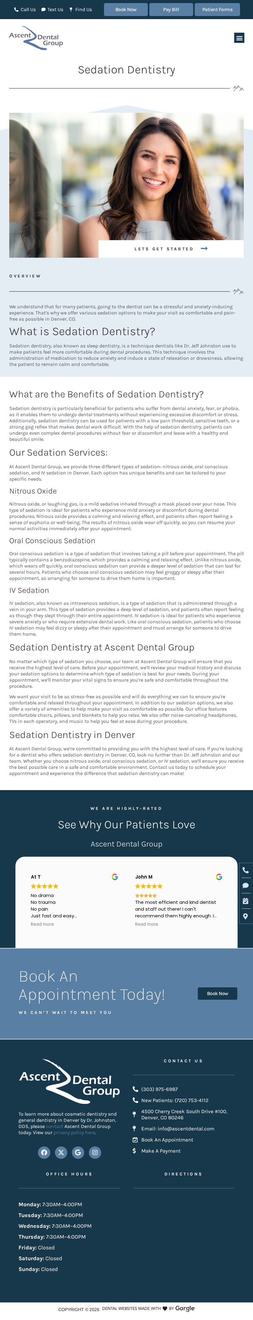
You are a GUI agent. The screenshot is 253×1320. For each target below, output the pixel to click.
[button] (239, 38)
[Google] (78, 1152)
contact (55, 1126)
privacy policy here (74, 1132)
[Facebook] (44, 1152)
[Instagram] (95, 1152)
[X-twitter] (61, 1152)
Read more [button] (42, 924)
